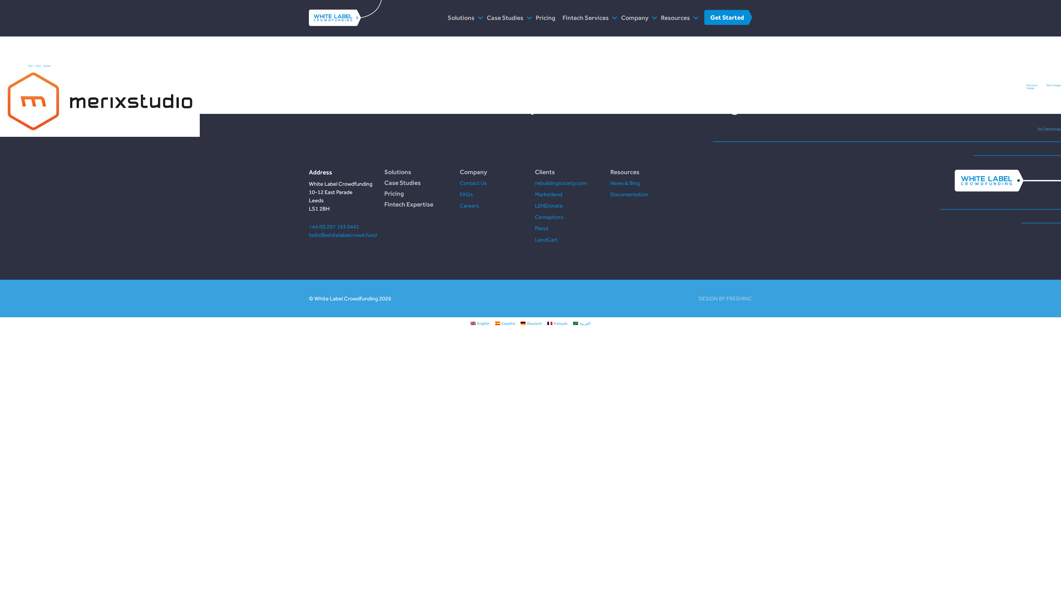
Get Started (727, 17)
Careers (469, 206)
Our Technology (1049, 129)
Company (634, 17)
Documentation (629, 194)
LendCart (546, 240)
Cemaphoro (549, 217)
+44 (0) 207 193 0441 (334, 227)
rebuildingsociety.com (561, 183)
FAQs (466, 194)
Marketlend (548, 194)
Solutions (461, 17)
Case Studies (505, 17)
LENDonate (549, 206)
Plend (541, 228)
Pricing (545, 17)
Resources (675, 17)
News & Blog (625, 183)
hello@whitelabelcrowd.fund (343, 235)
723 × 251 (34, 65)
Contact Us (473, 183)
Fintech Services (586, 17)
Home (47, 65)
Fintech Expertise (408, 204)
